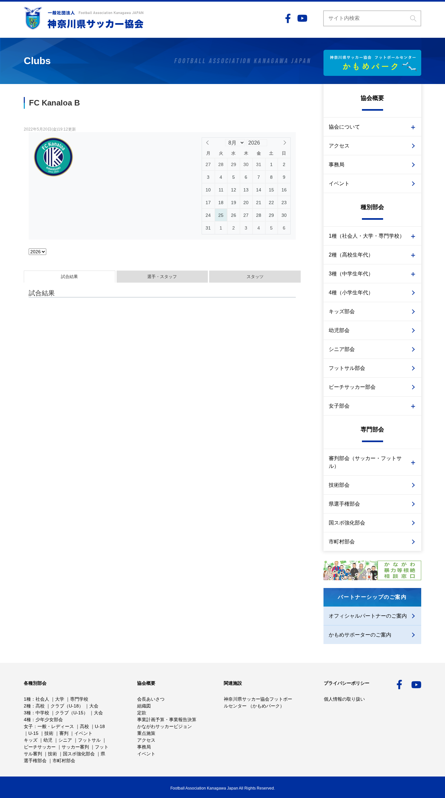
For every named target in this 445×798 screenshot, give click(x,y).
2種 (27, 705)
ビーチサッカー (40, 746)
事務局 (336, 164)
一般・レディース (55, 726)
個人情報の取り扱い (344, 699)
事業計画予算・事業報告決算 (166, 719)
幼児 (47, 740)
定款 (141, 712)
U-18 (100, 726)
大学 (59, 699)
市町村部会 (342, 541)
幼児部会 (339, 330)
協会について (344, 127)
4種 (27, 719)
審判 (63, 733)
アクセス (339, 145)
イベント (339, 183)
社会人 (42, 699)
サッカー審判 (75, 746)
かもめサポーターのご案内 (360, 634)
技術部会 (339, 485)
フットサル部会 (347, 368)
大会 (93, 705)
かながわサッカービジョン (164, 726)
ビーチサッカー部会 (352, 387)
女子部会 (339, 406)
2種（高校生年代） (351, 255)
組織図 (144, 705)
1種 (27, 699)
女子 (28, 726)
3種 (27, 712)
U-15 (33, 733)
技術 (48, 733)
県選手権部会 (344, 504)
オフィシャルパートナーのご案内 (368, 616)
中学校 (42, 712)
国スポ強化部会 (347, 522)
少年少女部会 (49, 719)
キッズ (30, 740)
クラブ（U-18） (66, 705)
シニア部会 (342, 349)
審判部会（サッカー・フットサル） (365, 462)
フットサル (89, 740)
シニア (65, 740)
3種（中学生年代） (351, 273)
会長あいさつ (151, 699)
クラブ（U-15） (71, 712)
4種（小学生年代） (351, 292)
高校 (40, 705)
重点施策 (146, 733)
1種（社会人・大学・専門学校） (367, 236)
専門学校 (79, 699)
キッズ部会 (342, 311)
